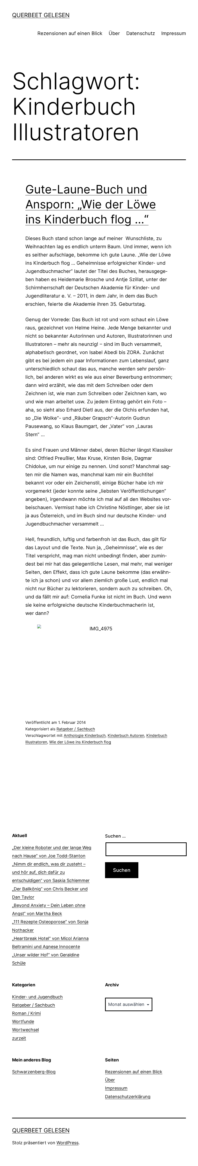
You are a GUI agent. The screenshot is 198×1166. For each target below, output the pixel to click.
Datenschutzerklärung (127, 1096)
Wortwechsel (25, 1029)
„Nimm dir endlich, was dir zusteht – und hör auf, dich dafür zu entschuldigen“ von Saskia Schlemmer (51, 872)
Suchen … (115, 836)
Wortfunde (23, 1021)
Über (114, 33)
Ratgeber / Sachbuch (76, 728)
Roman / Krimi (26, 1013)
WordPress (67, 1142)
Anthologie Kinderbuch (85, 735)
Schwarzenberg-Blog (34, 1071)
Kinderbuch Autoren (126, 735)
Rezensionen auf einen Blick (69, 33)
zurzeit (19, 1038)
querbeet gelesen (41, 15)
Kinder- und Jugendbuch (37, 996)
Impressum (173, 33)
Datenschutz (140, 33)
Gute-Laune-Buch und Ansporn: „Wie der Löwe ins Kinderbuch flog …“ (90, 204)
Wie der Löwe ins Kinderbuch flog (80, 741)
